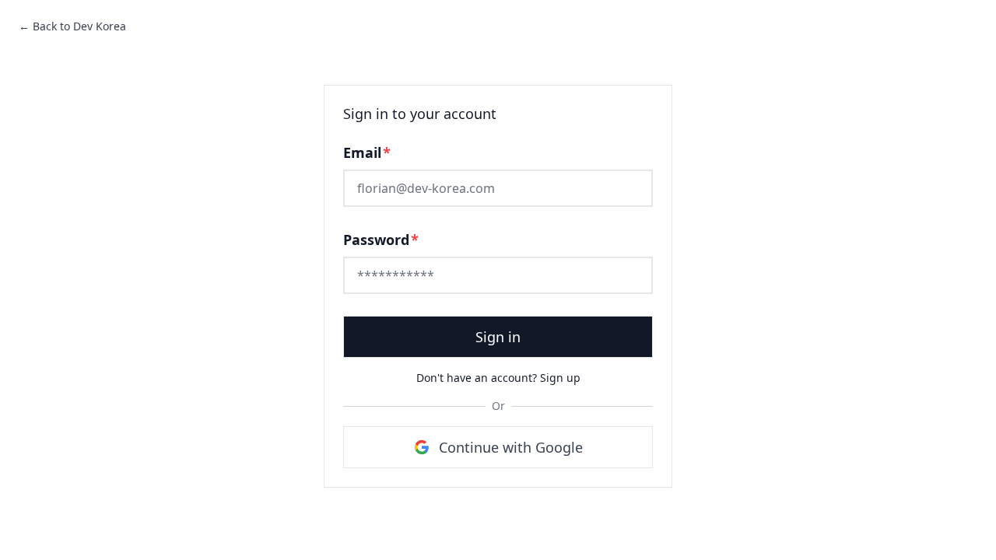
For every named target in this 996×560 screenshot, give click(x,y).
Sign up (560, 377)
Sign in (498, 336)
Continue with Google (511, 447)
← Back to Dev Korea (72, 26)
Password (381, 239)
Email (367, 152)
